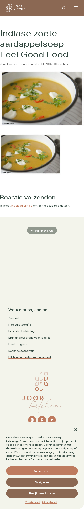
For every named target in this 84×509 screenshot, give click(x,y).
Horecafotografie (19, 324)
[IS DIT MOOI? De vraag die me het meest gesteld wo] (24, 241)
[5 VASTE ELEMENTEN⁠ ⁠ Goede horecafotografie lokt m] (24, 282)
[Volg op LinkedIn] (52, 420)
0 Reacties (61, 64)
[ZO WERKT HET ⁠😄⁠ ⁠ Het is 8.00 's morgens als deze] (24, 261)
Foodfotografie (18, 344)
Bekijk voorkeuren (42, 493)
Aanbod (13, 318)
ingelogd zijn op (21, 205)
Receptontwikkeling (21, 331)
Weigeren (42, 482)
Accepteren (42, 471)
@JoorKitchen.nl (42, 230)
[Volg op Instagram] (32, 420)
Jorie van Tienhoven (20, 64)
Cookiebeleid (32, 502)
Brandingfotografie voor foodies (29, 337)
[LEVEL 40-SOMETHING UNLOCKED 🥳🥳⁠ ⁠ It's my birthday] (59, 241)
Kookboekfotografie (21, 351)
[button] (76, 430)
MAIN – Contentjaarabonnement (29, 357)
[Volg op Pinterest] (42, 420)
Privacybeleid (49, 502)
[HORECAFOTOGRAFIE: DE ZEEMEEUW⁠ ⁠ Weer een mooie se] (59, 261)
